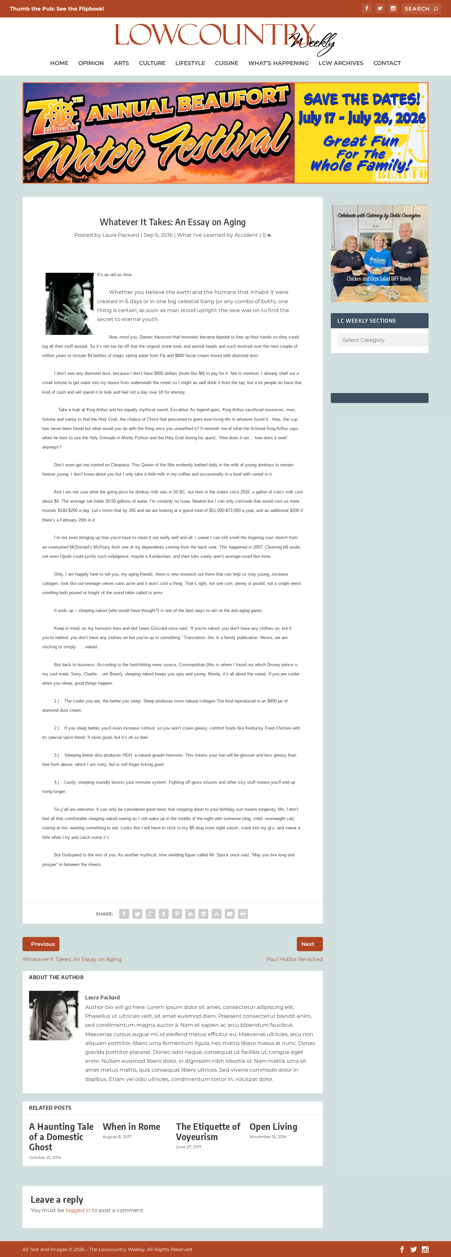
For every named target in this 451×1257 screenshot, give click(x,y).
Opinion (91, 63)
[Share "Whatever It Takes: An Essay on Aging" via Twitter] (137, 913)
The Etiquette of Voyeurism (208, 1131)
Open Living (274, 1126)
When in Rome (131, 1126)
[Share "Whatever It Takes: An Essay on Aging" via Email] (229, 913)
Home (59, 63)
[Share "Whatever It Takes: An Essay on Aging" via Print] (243, 913)
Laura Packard (120, 235)
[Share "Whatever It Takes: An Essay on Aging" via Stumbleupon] (216, 913)
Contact (387, 63)
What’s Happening (278, 63)
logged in (78, 1210)
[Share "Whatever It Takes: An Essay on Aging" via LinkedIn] (190, 913)
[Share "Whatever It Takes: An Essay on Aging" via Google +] (150, 913)
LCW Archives (341, 63)
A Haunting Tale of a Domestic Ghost (61, 1136)
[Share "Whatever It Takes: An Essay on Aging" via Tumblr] (163, 913)
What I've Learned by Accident (217, 235)
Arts (121, 63)
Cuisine (226, 63)
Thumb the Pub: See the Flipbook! (57, 9)
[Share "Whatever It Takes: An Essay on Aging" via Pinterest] (177, 913)
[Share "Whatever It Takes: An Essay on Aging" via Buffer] (203, 913)
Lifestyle (190, 63)
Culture (152, 63)
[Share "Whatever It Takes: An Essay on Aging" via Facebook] (124, 913)
